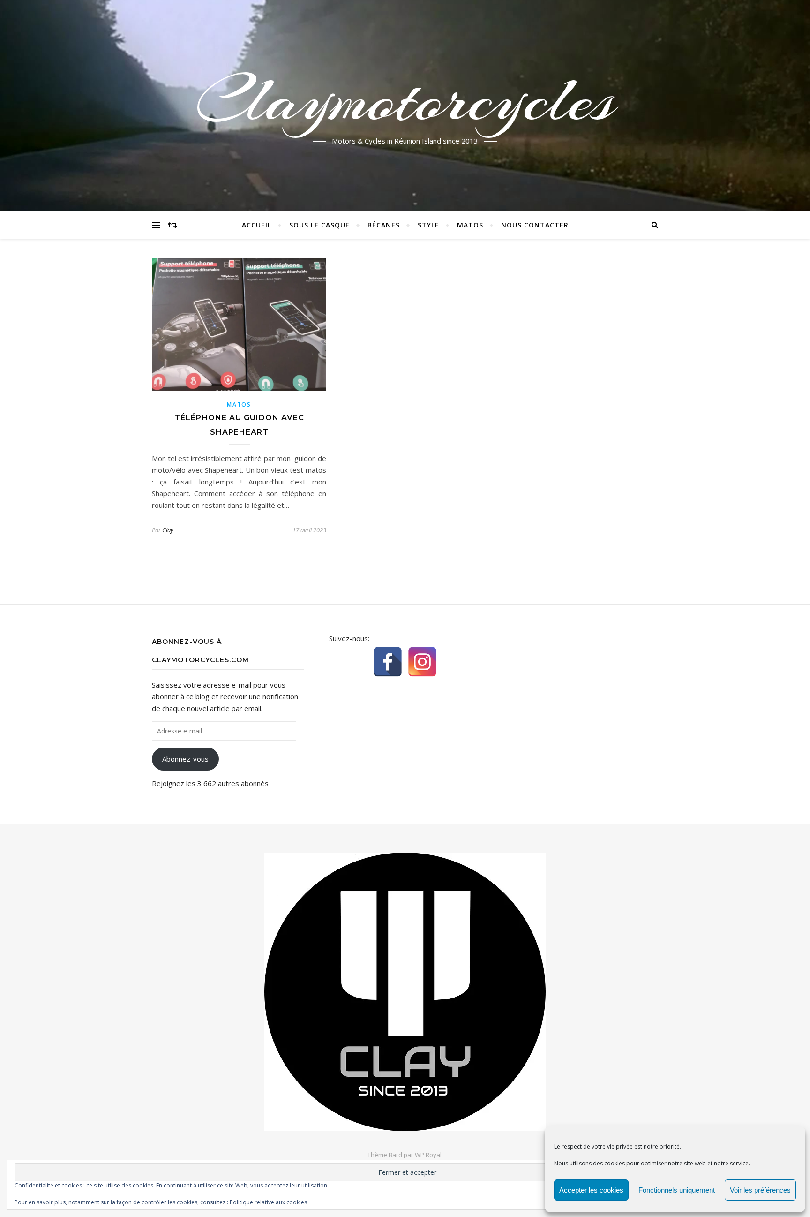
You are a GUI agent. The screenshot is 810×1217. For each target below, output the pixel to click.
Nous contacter (535, 224)
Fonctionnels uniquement (676, 1190)
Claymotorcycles (405, 100)
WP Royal (428, 1154)
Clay (167, 530)
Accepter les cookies (591, 1190)
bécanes (384, 224)
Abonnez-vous (185, 758)
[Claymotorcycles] (405, 992)
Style (428, 224)
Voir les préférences (760, 1190)
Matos (470, 224)
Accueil (256, 224)
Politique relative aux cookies (268, 1202)
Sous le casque (319, 224)
